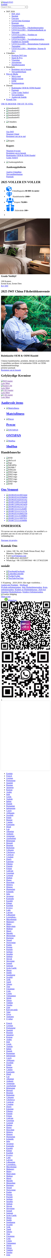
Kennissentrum (18, 83)
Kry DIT (4, 286)
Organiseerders (18, 25)
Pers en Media (12, 74)
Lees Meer (5, 383)
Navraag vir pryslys (9, 540)
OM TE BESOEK (8, 104)
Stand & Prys (17, 58)
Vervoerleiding (18, 95)
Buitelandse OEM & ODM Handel (26, 88)
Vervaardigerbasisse (14, 174)
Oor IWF (10, 132)
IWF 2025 (16, 14)
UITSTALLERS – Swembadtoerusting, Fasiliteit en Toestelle (28, 40)
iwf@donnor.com (19, 556)
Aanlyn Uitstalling (13, 172)
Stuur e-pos (5, 596)
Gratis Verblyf (12, 158)
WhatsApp (12, 600)
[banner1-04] (6, 386)
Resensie (15, 23)
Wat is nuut (16, 76)
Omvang (15, 18)
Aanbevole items (12, 402)
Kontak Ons (11, 99)
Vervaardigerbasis (19, 72)
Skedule (15, 16)
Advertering (16, 62)
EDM (14, 81)
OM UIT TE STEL (25, 104)
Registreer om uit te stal (16, 136)
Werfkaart (24, 585)
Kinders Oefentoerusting (32, 592)
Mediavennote (17, 79)
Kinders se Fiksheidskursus (26, 589)
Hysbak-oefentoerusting (11, 587)
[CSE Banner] (7, 395)
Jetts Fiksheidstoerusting (32, 587)
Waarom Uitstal (12, 134)
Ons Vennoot (9, 489)
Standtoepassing (18, 65)
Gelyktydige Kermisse (21, 21)
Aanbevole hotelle (19, 97)
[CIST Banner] (7, 390)
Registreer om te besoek (21, 69)
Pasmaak (15, 90)
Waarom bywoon (13, 151)
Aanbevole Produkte (9, 585)
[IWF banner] (7, 381)
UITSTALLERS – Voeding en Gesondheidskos (24, 36)
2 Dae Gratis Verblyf (20, 92)
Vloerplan (16, 60)
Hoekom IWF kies (19, 55)
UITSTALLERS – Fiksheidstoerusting (28, 28)
